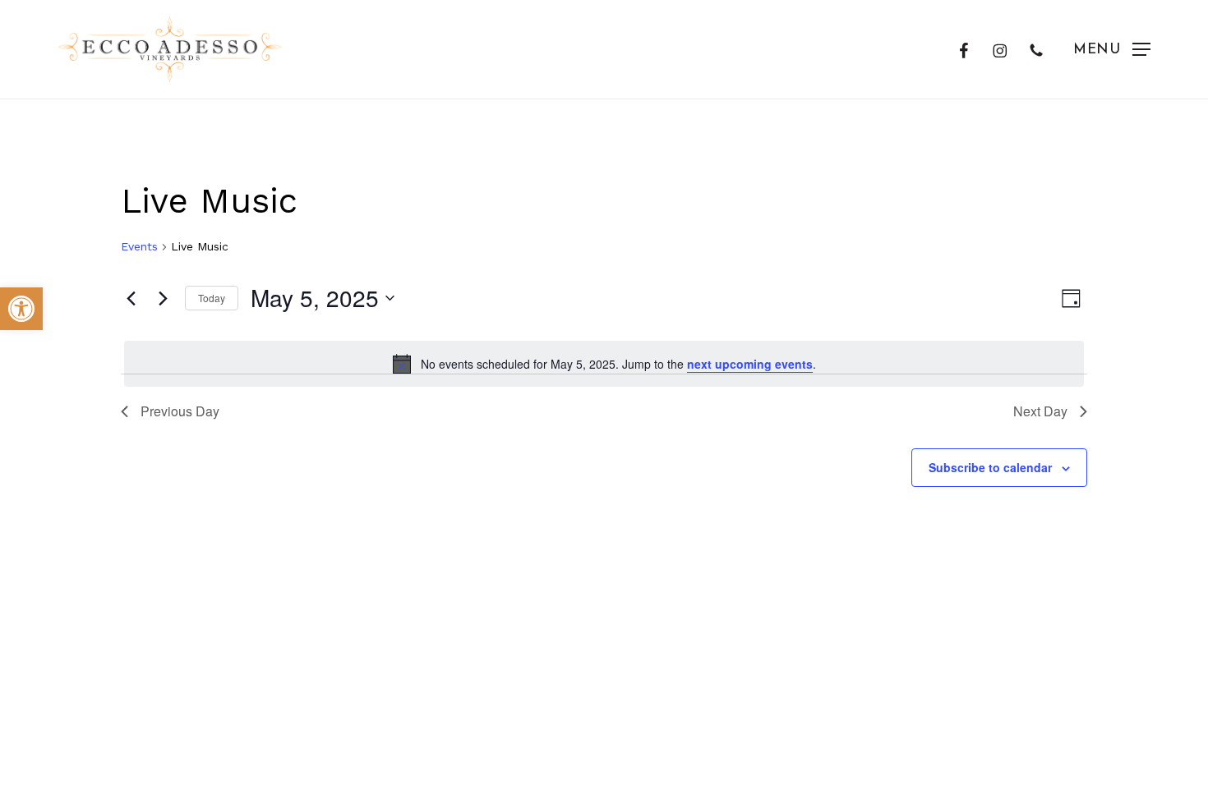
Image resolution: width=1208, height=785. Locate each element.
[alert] (604, 364)
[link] (21, 308)
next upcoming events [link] (750, 364)
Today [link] (211, 298)
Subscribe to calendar (990, 467)
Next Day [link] (1040, 411)
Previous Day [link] (180, 411)
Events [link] (139, 246)
